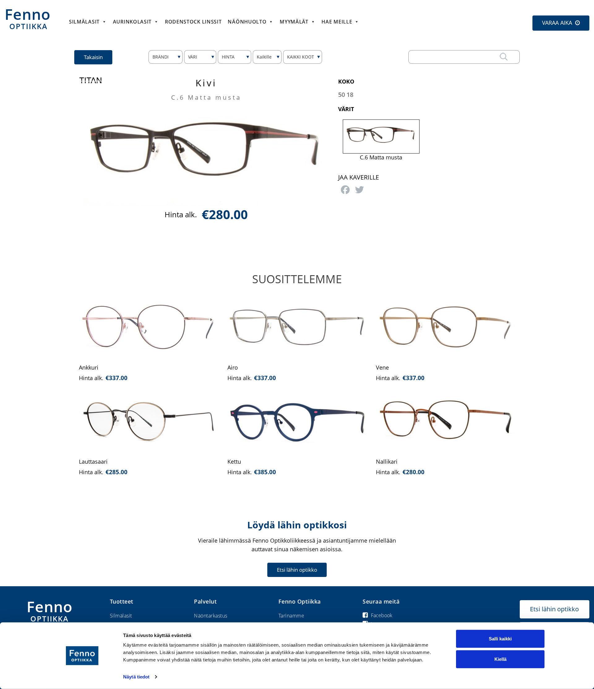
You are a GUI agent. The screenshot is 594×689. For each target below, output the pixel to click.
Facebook (381, 615)
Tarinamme (291, 615)
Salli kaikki (500, 638)
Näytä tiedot (136, 676)
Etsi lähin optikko (297, 569)
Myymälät (294, 21)
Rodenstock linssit (193, 21)
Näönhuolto (247, 21)
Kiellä (500, 658)
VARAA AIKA (557, 22)
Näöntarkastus (210, 615)
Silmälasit (84, 21)
